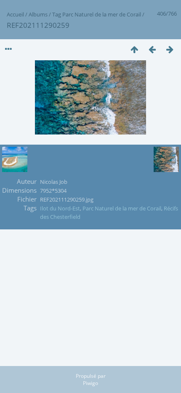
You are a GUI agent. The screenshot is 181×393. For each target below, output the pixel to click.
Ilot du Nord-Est (60, 208)
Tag (56, 14)
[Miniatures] (134, 49)
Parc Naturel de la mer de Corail (101, 14)
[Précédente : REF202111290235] (152, 49)
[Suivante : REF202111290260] (169, 49)
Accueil (15, 14)
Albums (38, 14)
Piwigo (90, 383)
